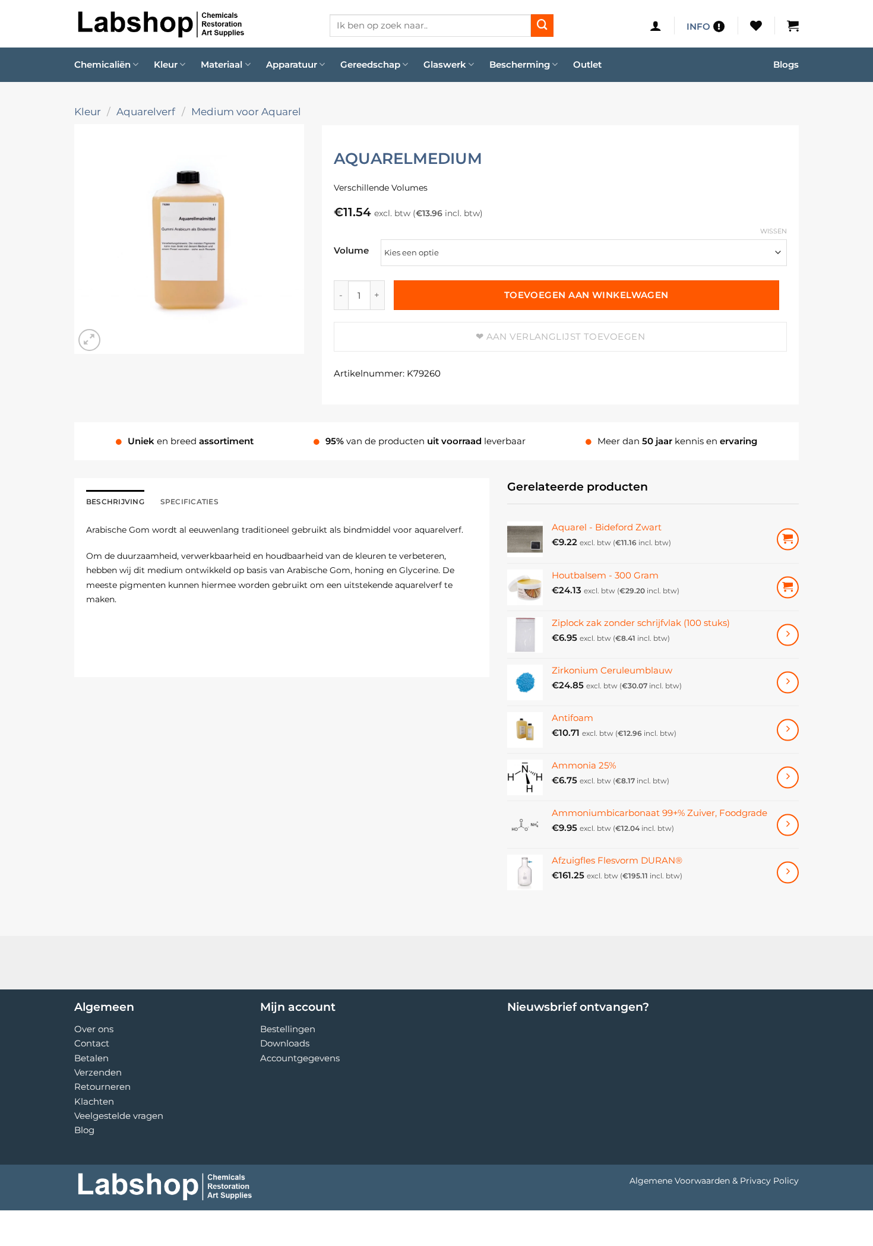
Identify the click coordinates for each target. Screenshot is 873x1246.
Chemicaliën (102, 64)
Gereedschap (370, 64)
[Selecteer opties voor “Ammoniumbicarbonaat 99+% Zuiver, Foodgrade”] (788, 825)
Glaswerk (444, 64)
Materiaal (221, 64)
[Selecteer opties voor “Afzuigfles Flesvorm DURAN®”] (788, 872)
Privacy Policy (769, 1180)
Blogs (786, 64)
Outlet (587, 64)
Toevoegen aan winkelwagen (586, 295)
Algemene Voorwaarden (680, 1180)
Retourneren (102, 1086)
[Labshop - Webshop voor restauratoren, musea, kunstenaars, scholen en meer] (193, 24)
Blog (84, 1130)
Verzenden (98, 1072)
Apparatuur (291, 64)
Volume (351, 250)
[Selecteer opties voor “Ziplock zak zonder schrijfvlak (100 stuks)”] (788, 635)
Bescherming (519, 64)
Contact (91, 1043)
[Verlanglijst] (756, 25)
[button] (656, 25)
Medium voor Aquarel (246, 111)
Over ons (93, 1029)
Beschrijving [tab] (115, 501)
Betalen (91, 1058)
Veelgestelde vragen (118, 1115)
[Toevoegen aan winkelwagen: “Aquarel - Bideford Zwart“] (788, 540)
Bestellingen (287, 1029)
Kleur (166, 64)
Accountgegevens (300, 1058)
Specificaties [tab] (189, 501)
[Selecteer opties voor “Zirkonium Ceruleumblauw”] (788, 682)
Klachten (94, 1101)
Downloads (284, 1043)
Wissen (773, 231)
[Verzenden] (542, 25)
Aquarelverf (145, 111)
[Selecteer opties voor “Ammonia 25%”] (788, 777)
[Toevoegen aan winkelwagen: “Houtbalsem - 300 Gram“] (788, 587)
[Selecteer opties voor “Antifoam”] (788, 730)
